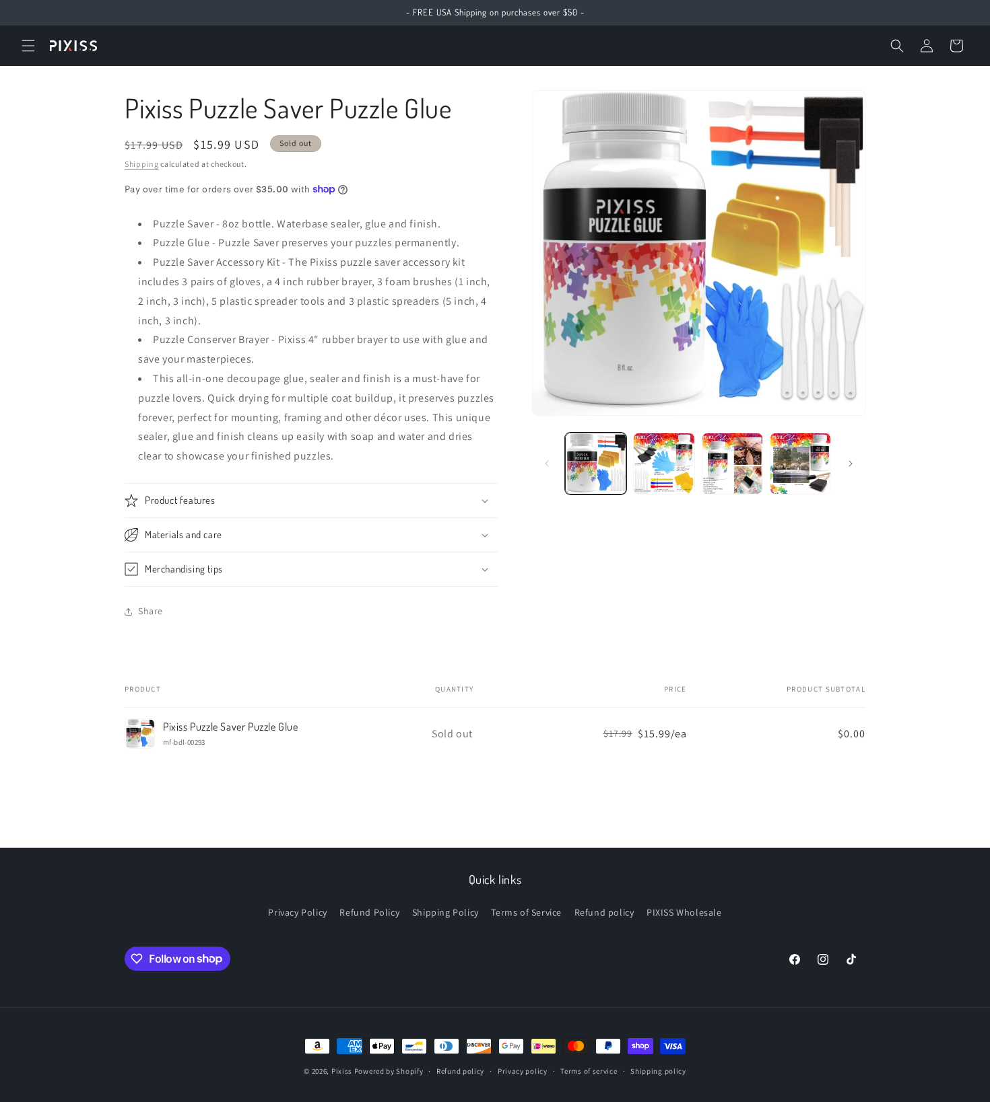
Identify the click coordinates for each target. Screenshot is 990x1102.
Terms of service (588, 1070)
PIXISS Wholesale (684, 912)
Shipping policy (658, 1070)
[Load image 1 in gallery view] (595, 463)
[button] (28, 46)
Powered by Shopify (389, 1071)
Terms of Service (526, 912)
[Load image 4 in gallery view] (800, 463)
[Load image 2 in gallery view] (663, 463)
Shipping (142, 164)
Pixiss (341, 1071)
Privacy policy (523, 1070)
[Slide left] (547, 463)
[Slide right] (850, 463)
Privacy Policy (297, 912)
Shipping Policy (445, 912)
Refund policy (604, 912)
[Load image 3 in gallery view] (732, 463)
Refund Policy (369, 912)
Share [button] (150, 611)
